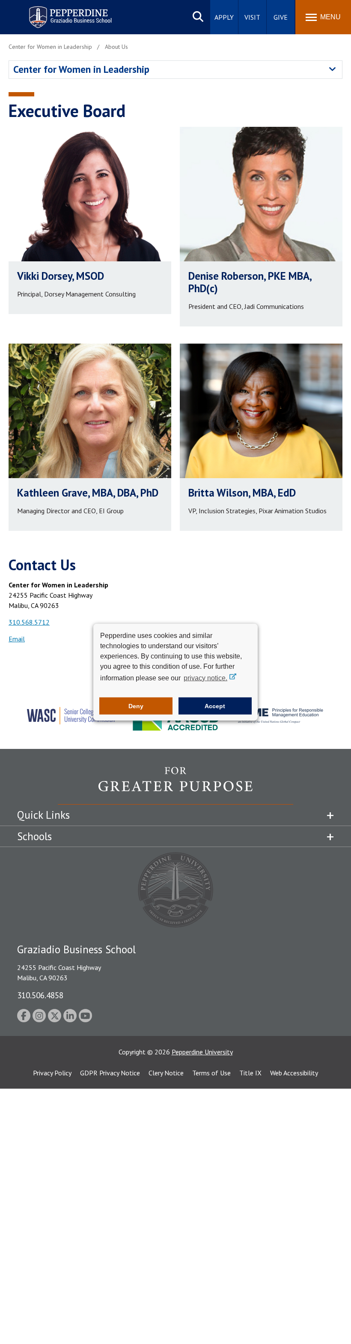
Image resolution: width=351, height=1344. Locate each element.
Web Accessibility (294, 1073)
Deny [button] (135, 706)
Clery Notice (166, 1073)
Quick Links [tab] (43, 815)
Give (281, 17)
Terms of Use (211, 1073)
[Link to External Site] (175, 785)
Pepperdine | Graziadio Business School (59, 12)
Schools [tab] (34, 836)
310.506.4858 (40, 995)
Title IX (250, 1073)
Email (17, 639)
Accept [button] (215, 706)
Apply (224, 17)
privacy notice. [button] (205, 677)
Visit (252, 17)
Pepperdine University (202, 1052)
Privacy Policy (52, 1073)
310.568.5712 (29, 622)
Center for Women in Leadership (81, 69)
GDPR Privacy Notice (110, 1073)
